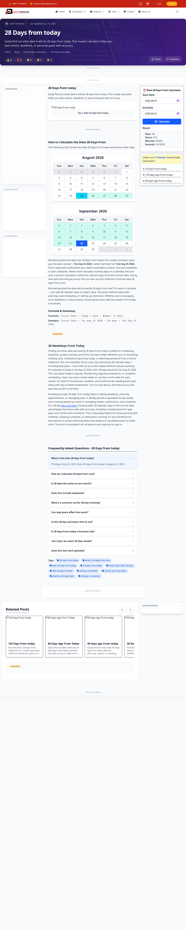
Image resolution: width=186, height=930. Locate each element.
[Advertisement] (24, 138)
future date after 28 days (121, 565)
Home (62, 11)
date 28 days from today (64, 565)
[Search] (177, 11)
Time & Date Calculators (35, 52)
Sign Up (172, 3)
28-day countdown (88, 570)
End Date (148, 107)
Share (157, 59)
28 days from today (68, 560)
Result (146, 128)
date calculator (69, 405)
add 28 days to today (62, 570)
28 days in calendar (90, 576)
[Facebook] (140, 3)
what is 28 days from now (97, 560)
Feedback (174, 59)
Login (159, 3)
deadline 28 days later (63, 576)
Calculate (164, 121)
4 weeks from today (92, 565)
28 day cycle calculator (115, 570)
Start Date (148, 94)
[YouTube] (147, 3)
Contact (130, 11)
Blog (17, 52)
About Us (146, 11)
